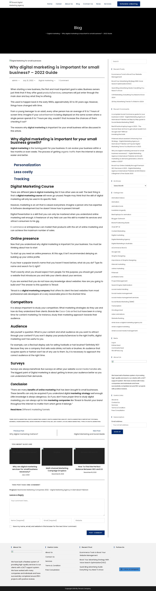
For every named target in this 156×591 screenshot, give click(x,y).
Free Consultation (118, 410)
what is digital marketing (121, 327)
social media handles (86, 369)
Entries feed (116, 345)
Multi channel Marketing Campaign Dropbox (57, 469)
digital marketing (20, 419)
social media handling (120, 289)
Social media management (122, 293)
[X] (114, 551)
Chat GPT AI (116, 227)
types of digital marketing (91, 421)
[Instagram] (114, 557)
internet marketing (118, 264)
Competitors (22, 302)
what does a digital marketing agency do (127, 322)
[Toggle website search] (144, 4)
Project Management (119, 281)
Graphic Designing (118, 256)
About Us (115, 400)
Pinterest (115, 273)
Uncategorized (117, 310)
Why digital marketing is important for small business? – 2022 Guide (87, 33)
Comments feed (118, 348)
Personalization (27, 164)
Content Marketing (118, 231)
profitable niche (117, 277)
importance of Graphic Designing (124, 260)
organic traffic (68, 151)
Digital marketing (46, 80)
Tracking (21, 178)
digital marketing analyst (57, 419)
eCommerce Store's (119, 248)
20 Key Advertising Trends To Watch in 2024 (128, 101)
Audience (19, 326)
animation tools (117, 206)
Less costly (23, 171)
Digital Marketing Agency (121, 239)
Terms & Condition (118, 408)
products (47, 92)
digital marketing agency (37, 419)
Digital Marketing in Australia (122, 243)
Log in (114, 343)
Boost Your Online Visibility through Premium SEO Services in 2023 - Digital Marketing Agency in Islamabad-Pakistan (128, 168)
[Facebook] (114, 554)
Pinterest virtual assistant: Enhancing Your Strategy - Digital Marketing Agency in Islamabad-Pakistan (127, 141)
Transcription (116, 306)
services (57, 92)
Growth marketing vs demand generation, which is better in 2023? (127, 158)
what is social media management (124, 331)
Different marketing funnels (36, 409)
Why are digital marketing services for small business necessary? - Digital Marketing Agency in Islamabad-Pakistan (128, 153)
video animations (118, 314)
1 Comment (64, 80)
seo (51, 421)
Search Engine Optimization (40, 421)
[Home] (44, 33)
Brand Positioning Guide (120, 223)
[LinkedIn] (114, 560)
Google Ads (116, 252)
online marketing (22, 421)
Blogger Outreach (118, 219)
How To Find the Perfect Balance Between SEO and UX (89, 467)
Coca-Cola (64, 311)
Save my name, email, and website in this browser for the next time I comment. (45, 526)
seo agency (58, 421)
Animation (115, 202)
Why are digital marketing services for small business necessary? (25, 469)
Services (115, 405)
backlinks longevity (119, 210)
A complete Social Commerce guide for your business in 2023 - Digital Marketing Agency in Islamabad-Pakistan (128, 117)
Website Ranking (118, 318)
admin (15, 80)
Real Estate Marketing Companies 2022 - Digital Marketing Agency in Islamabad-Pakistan (52, 490)
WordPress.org (117, 351)
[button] (57, 165)
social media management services (125, 297)
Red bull (77, 311)
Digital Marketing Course (32, 186)
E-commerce (17, 227)
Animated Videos (118, 198)
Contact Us (116, 402)
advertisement (46, 114)
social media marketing (71, 421)
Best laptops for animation (121, 214)
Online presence (25, 238)
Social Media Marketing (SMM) (123, 302)
